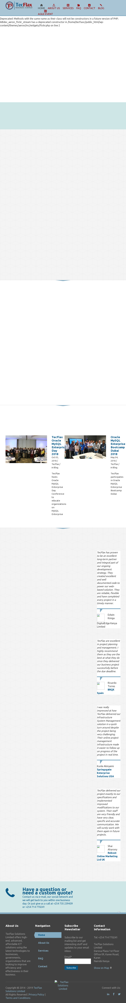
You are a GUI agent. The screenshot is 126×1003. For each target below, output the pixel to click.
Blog (56, 467)
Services (43, 950)
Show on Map (101, 968)
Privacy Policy (36, 994)
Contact (42, 966)
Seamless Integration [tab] (27, 566)
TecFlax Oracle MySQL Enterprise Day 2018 (59, 445)
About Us (43, 942)
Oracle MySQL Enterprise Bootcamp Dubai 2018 (118, 445)
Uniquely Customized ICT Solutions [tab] (27, 560)
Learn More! (108, 111)
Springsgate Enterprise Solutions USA (105, 773)
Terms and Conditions (18, 998)
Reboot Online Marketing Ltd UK (107, 856)
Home (41, 935)
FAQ (40, 958)
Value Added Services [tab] (27, 554)
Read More (71, 383)
